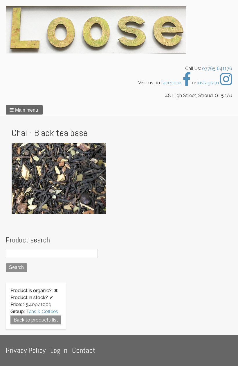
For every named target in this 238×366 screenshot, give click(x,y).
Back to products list (36, 320)
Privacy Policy (26, 350)
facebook (172, 82)
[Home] (98, 29)
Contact (83, 350)
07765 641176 (217, 68)
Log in (58, 350)
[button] (24, 110)
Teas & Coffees (42, 311)
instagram (208, 82)
